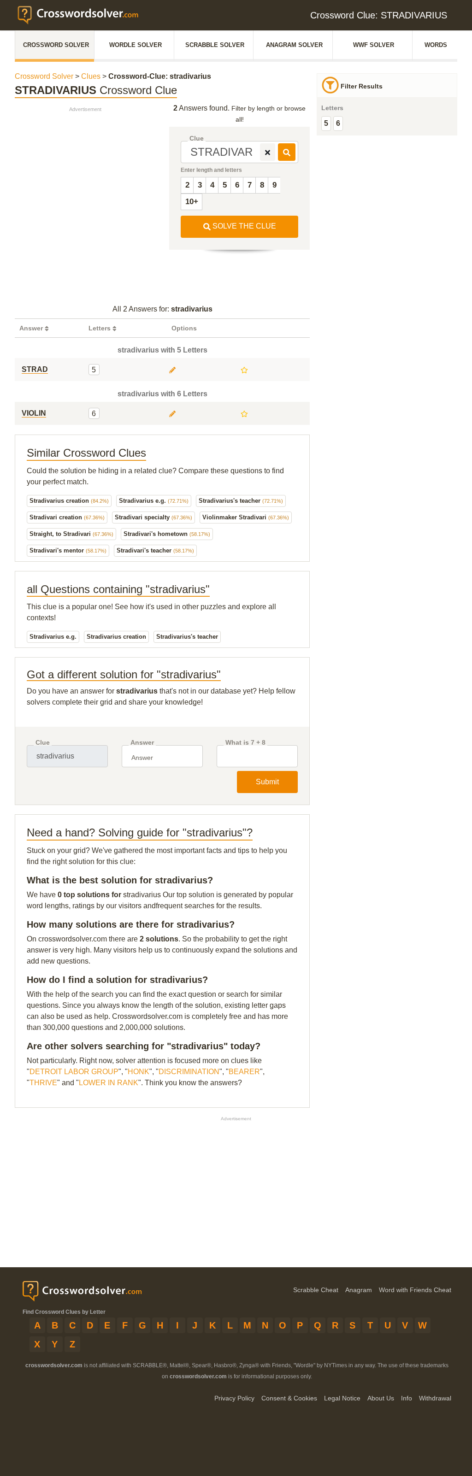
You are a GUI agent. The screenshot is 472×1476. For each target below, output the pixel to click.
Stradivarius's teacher (241, 500)
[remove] (267, 152)
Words (436, 44)
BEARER (244, 1072)
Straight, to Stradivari (71, 533)
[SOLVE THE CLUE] (286, 152)
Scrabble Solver (214, 44)
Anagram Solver (294, 44)
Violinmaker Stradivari (245, 517)
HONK (138, 1072)
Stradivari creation (67, 517)
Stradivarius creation (69, 500)
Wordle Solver (135, 44)
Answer (142, 743)
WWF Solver (373, 44)
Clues (90, 76)
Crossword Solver (56, 44)
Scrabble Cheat (315, 1290)
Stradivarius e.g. (154, 500)
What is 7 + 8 (245, 743)
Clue (196, 138)
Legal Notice (342, 1398)
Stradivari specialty (153, 517)
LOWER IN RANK (108, 1083)
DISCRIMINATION (189, 1072)
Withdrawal (435, 1398)
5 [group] (326, 123)
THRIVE (43, 1083)
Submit (267, 782)
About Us (380, 1398)
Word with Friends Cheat (415, 1290)
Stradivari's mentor (68, 550)
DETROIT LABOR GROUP (74, 1072)
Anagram (358, 1290)
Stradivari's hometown (167, 533)
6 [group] (338, 123)
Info (406, 1398)
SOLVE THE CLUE (243, 226)
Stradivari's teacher (155, 550)
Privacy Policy (234, 1398)
